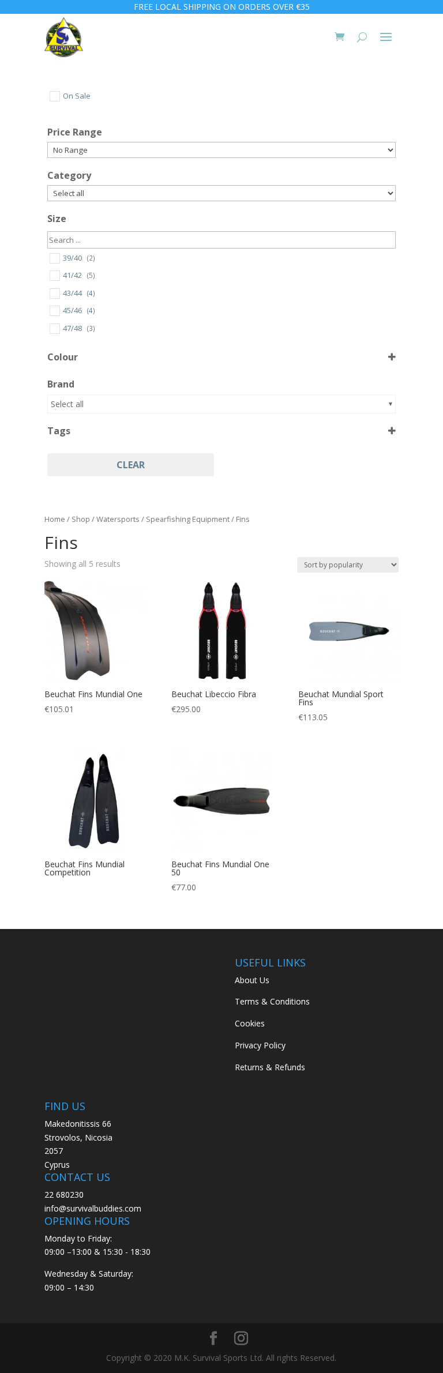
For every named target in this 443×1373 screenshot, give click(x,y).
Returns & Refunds (270, 1067)
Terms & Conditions (272, 1001)
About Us (252, 980)
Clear (131, 464)
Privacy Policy (260, 1045)
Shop (81, 519)
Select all (67, 403)
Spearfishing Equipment (188, 519)
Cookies (250, 1023)
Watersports (118, 519)
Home (54, 519)
